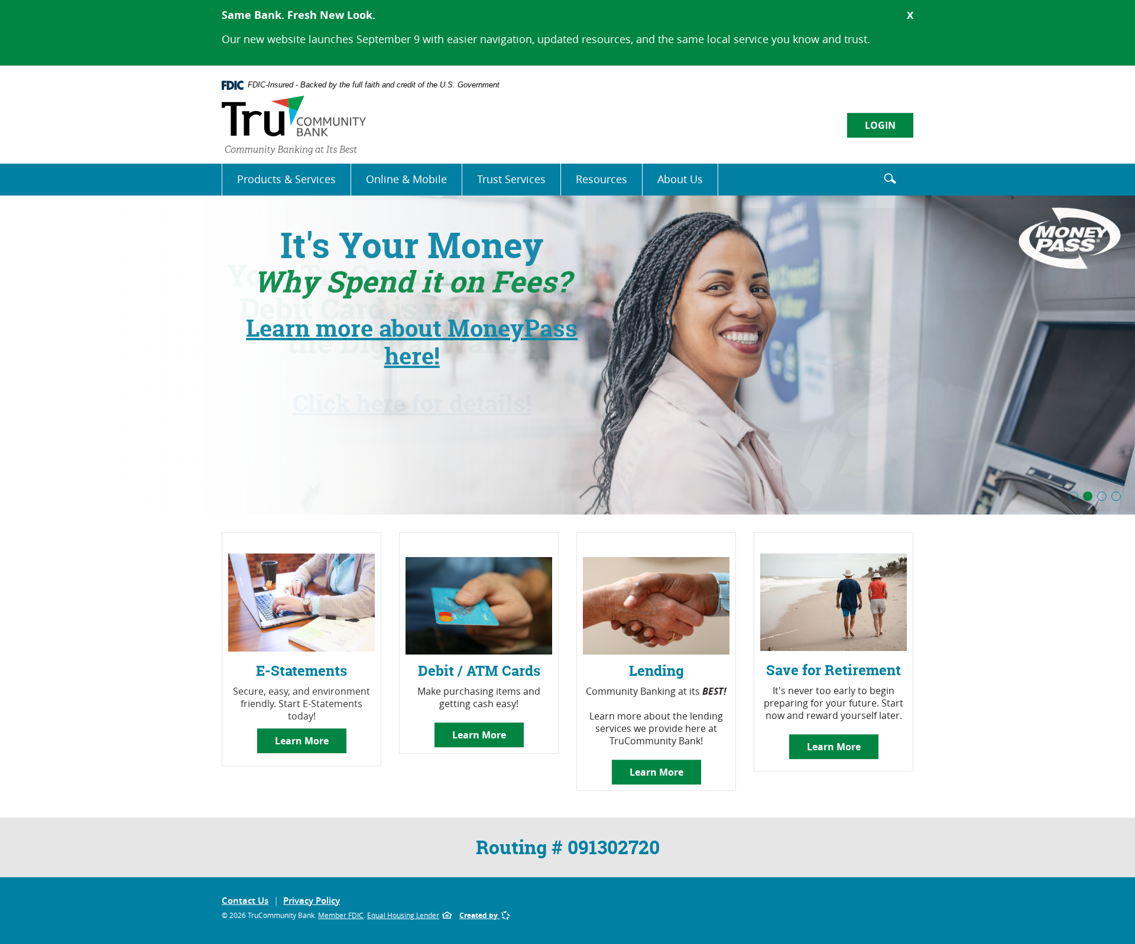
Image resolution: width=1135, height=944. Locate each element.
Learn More (302, 740)
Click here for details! (412, 403)
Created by (479, 915)
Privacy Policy (311, 900)
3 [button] (1102, 496)
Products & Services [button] (286, 179)
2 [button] (1087, 496)
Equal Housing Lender (403, 915)
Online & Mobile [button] (406, 179)
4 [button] (1116, 496)
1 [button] (1073, 496)
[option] (567, 354)
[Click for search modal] (889, 178)
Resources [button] (601, 179)
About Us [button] (680, 179)
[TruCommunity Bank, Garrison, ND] (294, 125)
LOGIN (880, 125)
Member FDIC (341, 915)
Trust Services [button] (511, 179)
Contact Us (245, 900)
